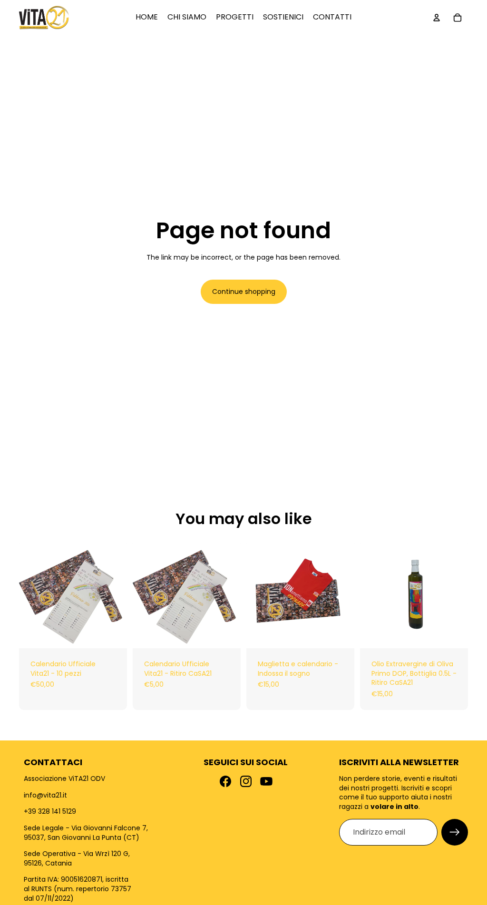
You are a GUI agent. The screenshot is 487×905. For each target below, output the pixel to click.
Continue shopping (243, 291)
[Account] (436, 17)
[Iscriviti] (454, 832)
